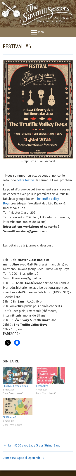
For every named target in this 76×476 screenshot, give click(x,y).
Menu (41, 32)
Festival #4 (42, 386)
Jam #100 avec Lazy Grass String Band (34, 445)
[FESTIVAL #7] (17, 406)
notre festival (26, 180)
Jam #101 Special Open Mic (21, 458)
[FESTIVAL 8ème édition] (17, 375)
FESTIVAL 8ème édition (15, 386)
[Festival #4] (51, 375)
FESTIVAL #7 (9, 417)
